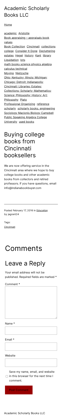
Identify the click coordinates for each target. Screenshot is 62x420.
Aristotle (23, 33)
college (9, 51)
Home (8, 24)
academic (10, 33)
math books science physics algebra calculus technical (28, 66)
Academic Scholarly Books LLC (24, 413)
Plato (23, 99)
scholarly (10, 108)
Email (9, 339)
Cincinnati (33, 46)
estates (9, 55)
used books (26, 121)
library (47, 55)
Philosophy (11, 99)
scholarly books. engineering (36, 108)
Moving (9, 73)
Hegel (19, 55)
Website (10, 355)
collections (48, 46)
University (10, 121)
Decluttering (47, 51)
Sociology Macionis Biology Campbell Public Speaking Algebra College (29, 115)
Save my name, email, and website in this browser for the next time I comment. (31, 376)
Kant (38, 55)
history (29, 55)
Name (10, 323)
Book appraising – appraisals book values (26, 40)
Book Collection (14, 46)
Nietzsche (22, 73)
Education (42, 210)
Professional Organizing (19, 104)
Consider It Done (26, 51)
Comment (12, 284)
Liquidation (11, 60)
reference (43, 104)
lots (22, 60)
